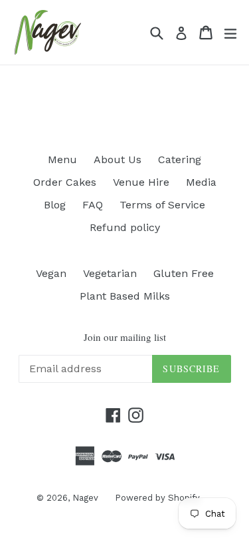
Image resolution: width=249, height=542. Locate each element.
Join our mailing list (125, 337)
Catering (179, 159)
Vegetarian (110, 273)
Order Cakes (64, 182)
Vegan (51, 273)
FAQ (92, 204)
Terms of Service (162, 204)
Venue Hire (141, 182)
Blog (55, 204)
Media (201, 182)
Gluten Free (183, 273)
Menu (62, 159)
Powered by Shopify (157, 498)
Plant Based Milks (125, 296)
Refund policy (125, 227)
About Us (117, 159)
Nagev (85, 498)
